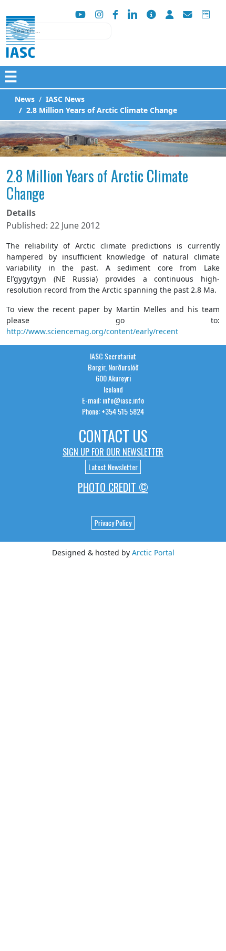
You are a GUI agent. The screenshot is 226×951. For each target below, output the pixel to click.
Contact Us (113, 436)
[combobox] (58, 31)
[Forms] (206, 14)
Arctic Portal (153, 552)
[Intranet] (169, 14)
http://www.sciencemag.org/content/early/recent (92, 331)
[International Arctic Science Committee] (20, 48)
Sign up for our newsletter (113, 452)
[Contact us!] (187, 14)
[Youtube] (80, 14)
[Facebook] (115, 14)
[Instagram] (99, 14)
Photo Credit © (113, 487)
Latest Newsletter (113, 466)
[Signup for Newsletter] (151, 14)
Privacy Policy (113, 523)
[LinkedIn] (132, 14)
